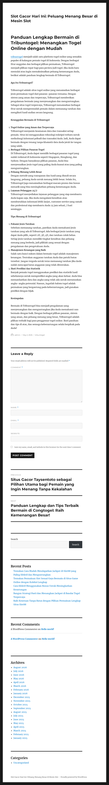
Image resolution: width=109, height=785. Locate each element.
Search (14, 539)
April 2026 (18, 682)
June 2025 (18, 719)
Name (14, 407)
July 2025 (18, 715)
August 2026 (20, 667)
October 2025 (20, 704)
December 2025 (21, 697)
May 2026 (18, 678)
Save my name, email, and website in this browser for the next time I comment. (47, 447)
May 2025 (18, 723)
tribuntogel (17, 56)
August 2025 (20, 712)
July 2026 (18, 671)
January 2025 (20, 738)
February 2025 (21, 734)
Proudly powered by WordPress (74, 777)
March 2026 (19, 686)
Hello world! (47, 629)
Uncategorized (21, 762)
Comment (17, 367)
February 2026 (21, 689)
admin (17, 335)
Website (15, 433)
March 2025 (19, 730)
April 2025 (18, 727)
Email (15, 420)
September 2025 (22, 708)
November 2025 (21, 701)
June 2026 (18, 674)
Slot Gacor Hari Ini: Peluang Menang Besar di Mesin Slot (34, 777)
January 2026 (20, 693)
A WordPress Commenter (24, 639)
